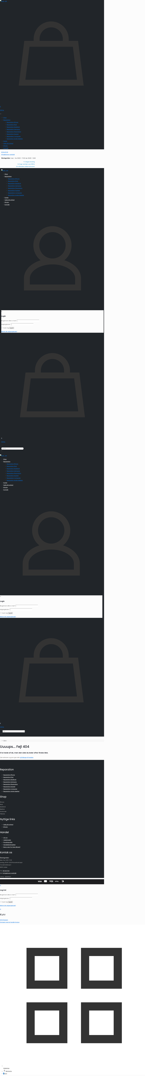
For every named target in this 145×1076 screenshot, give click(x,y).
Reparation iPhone (9, 775)
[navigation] (72, 915)
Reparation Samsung (10, 782)
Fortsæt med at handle (7, 922)
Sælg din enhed (8, 824)
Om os (5, 838)
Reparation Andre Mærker (11, 791)
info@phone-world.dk (9, 873)
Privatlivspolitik (7, 842)
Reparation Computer (10, 789)
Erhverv (5, 827)
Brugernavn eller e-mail (7, 895)
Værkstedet (7, 840)
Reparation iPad (8, 777)
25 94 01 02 (6, 871)
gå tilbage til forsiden (26, 757)
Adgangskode (5, 898)
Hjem (5, 740)
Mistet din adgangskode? (8, 905)
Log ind (10, 902)
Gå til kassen (4, 920)
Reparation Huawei (9, 787)
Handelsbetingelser (9, 845)
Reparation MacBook (9, 779)
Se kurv (17, 922)
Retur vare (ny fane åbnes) (11, 847)
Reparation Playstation (10, 784)
